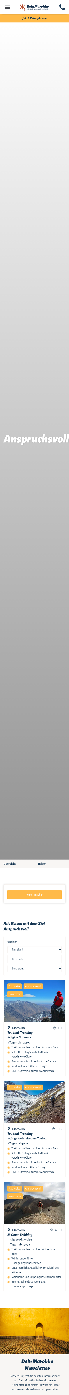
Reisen (42, 863)
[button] (7, 7)
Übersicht (9, 863)
